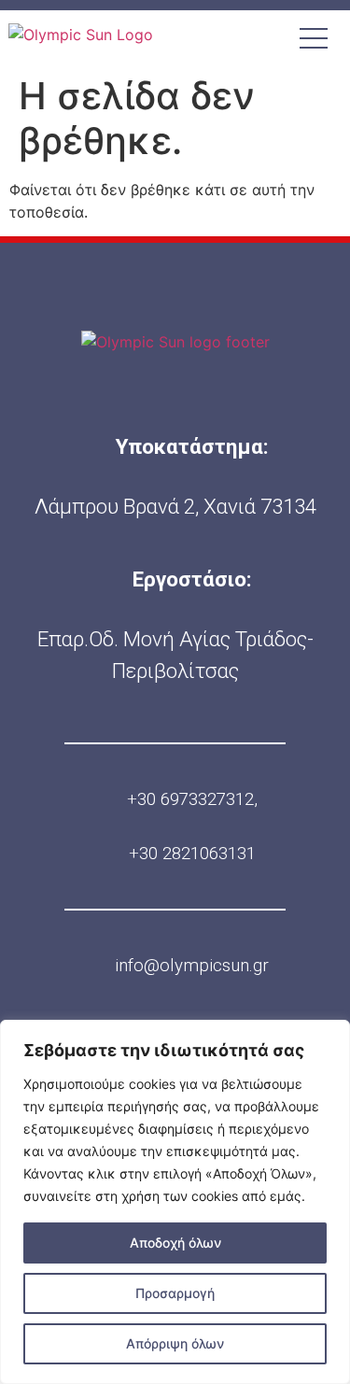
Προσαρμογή (175, 1293)
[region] (175, 1202)
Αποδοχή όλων (175, 1242)
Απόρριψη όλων (175, 1343)
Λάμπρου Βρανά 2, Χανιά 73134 (175, 506)
